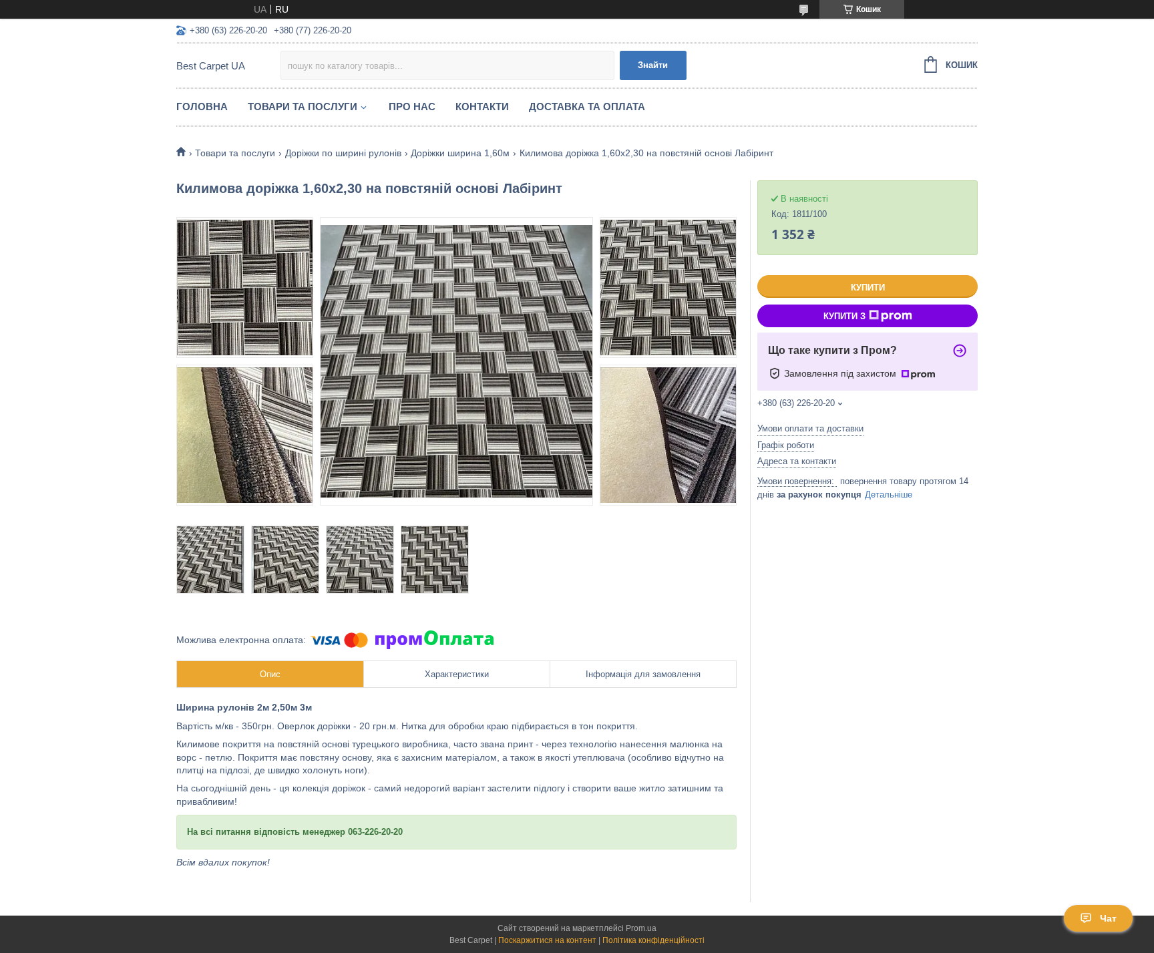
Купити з (844, 316)
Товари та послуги (302, 107)
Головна (202, 107)
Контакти (482, 107)
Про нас (412, 107)
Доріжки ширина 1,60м (460, 153)
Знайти (653, 65)
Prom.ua (641, 928)
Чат (1108, 918)
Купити (868, 287)
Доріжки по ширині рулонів (343, 153)
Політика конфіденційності (653, 940)
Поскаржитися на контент (547, 940)
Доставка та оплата (587, 107)
